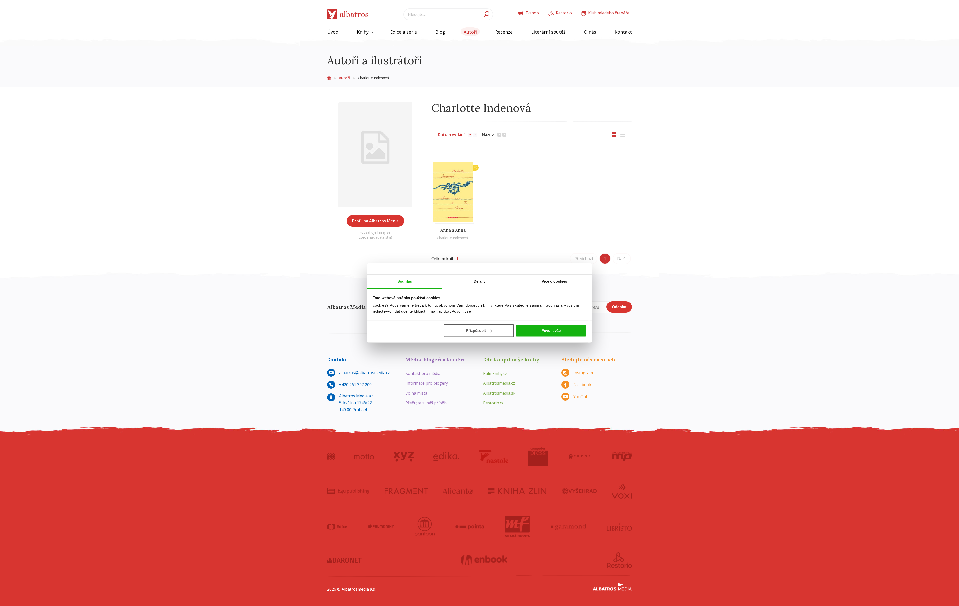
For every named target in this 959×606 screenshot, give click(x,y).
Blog (440, 32)
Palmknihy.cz (495, 373)
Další (621, 258)
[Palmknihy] (380, 526)
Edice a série (403, 32)
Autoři (470, 32)
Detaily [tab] (480, 281)
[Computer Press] (537, 457)
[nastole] (493, 457)
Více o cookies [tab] (554, 281)
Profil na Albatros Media (375, 221)
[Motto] (364, 457)
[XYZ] (403, 457)
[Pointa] (470, 526)
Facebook (582, 384)
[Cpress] (580, 457)
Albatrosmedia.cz (499, 383)
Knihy (363, 32)
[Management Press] (621, 457)
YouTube (582, 396)
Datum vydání (451, 134)
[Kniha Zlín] (517, 490)
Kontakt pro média (422, 373)
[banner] (348, 14)
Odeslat (619, 307)
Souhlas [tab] (404, 281)
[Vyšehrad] (579, 490)
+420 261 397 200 (355, 384)
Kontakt (623, 32)
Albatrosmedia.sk (499, 393)
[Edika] (446, 457)
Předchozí (583, 258)
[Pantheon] (424, 526)
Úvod (332, 32)
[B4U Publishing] (348, 490)
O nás (590, 32)
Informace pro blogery (426, 383)
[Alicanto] (457, 490)
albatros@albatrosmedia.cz (364, 372)
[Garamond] (568, 526)
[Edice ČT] (337, 526)
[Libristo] (619, 526)
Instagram (583, 372)
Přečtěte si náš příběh (426, 403)
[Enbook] (484, 560)
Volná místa (416, 393)
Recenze (504, 32)
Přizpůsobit (476, 330)
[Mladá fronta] (517, 526)
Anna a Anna (453, 230)
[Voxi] (621, 490)
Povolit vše (551, 330)
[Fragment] (406, 490)
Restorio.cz (493, 403)
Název (488, 134)
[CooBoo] (331, 457)
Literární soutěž (548, 32)
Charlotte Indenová (452, 237)
